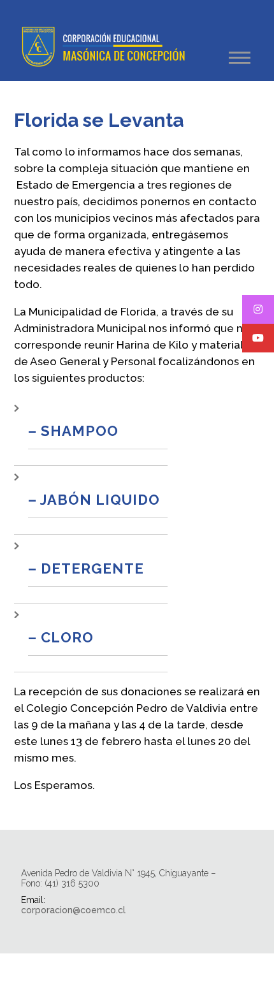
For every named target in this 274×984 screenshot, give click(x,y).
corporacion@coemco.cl (73, 910)
